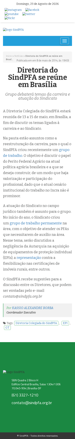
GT (7, 327)
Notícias (18, 56)
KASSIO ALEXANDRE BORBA (32, 308)
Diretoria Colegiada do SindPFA (36, 323)
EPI (65, 323)
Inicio (9, 56)
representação (29, 257)
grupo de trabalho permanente (36, 223)
